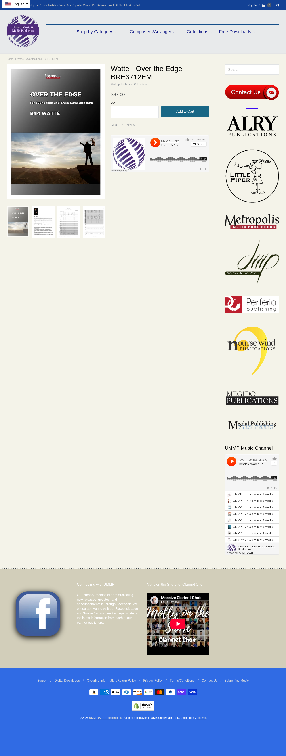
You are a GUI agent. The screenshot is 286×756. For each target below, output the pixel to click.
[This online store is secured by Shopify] (143, 709)
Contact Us (209, 680)
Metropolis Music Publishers (129, 84)
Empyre (201, 717)
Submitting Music (237, 680)
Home (10, 59)
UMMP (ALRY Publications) (105, 717)
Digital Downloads (67, 680)
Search (42, 680)
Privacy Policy (153, 680)
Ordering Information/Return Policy (111, 680)
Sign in (252, 5)
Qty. (113, 102)
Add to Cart (185, 111)
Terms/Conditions (182, 680)
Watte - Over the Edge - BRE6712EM (37, 59)
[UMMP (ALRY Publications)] (23, 45)
